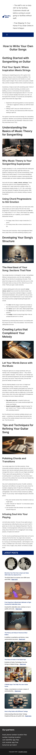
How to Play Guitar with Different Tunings (16, 711)
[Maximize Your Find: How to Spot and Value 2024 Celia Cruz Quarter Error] (18, 563)
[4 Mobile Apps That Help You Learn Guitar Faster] (18, 674)
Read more (15, 579)
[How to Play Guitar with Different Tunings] (18, 701)
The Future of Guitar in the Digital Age (15, 659)
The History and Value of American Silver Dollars (16, 633)
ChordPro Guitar (22, 751)
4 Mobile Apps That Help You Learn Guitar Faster (16, 685)
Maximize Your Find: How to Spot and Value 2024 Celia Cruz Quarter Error (17, 574)
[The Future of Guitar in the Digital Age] (18, 649)
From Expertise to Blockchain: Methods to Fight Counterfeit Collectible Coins (18, 603)
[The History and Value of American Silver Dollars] (18, 620)
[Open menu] (7, 35)
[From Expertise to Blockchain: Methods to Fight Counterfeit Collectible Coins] (18, 591)
